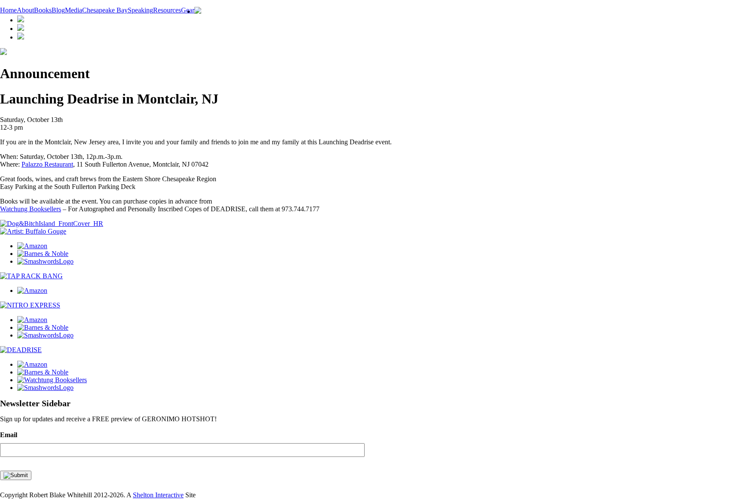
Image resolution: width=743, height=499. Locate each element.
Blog (58, 10)
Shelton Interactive (158, 495)
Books (43, 10)
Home (8, 10)
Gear (187, 10)
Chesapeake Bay (105, 10)
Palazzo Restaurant (47, 164)
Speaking (140, 10)
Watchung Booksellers (30, 209)
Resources (167, 10)
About (25, 10)
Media (73, 10)
